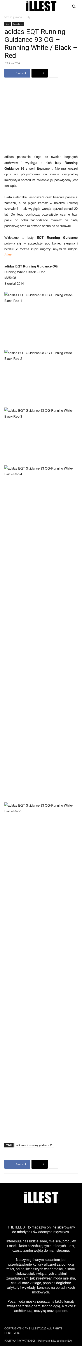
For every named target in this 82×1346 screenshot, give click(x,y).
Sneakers (18, 23)
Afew (7, 254)
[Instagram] (10, 1214)
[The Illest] (41, 6)
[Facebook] (22, 1214)
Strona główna (13, 17)
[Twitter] (35, 1214)
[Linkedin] (71, 1214)
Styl (29, 17)
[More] (53, 73)
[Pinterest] (47, 1214)
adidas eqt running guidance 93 (34, 1145)
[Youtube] (59, 1214)
